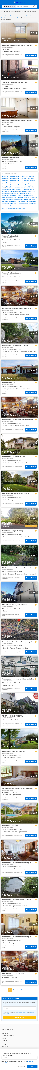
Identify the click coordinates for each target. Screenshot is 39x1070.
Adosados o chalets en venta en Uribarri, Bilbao (21, 16)
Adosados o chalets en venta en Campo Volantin (20, 183)
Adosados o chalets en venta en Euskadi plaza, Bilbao (18, 176)
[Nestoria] (19, 2)
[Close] (36, 1051)
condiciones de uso (22, 1012)
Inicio (2, 14)
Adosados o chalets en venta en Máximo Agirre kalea (18, 178)
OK (32, 1066)
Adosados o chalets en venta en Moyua (10, 17)
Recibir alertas (19, 1017)
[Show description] (36, 45)
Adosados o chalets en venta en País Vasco (15, 14)
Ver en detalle (31, 55)
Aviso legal (5, 1046)
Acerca (4, 1038)
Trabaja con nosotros (8, 1035)
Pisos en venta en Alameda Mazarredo (13, 208)
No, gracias (21, 1066)
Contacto (4, 1040)
